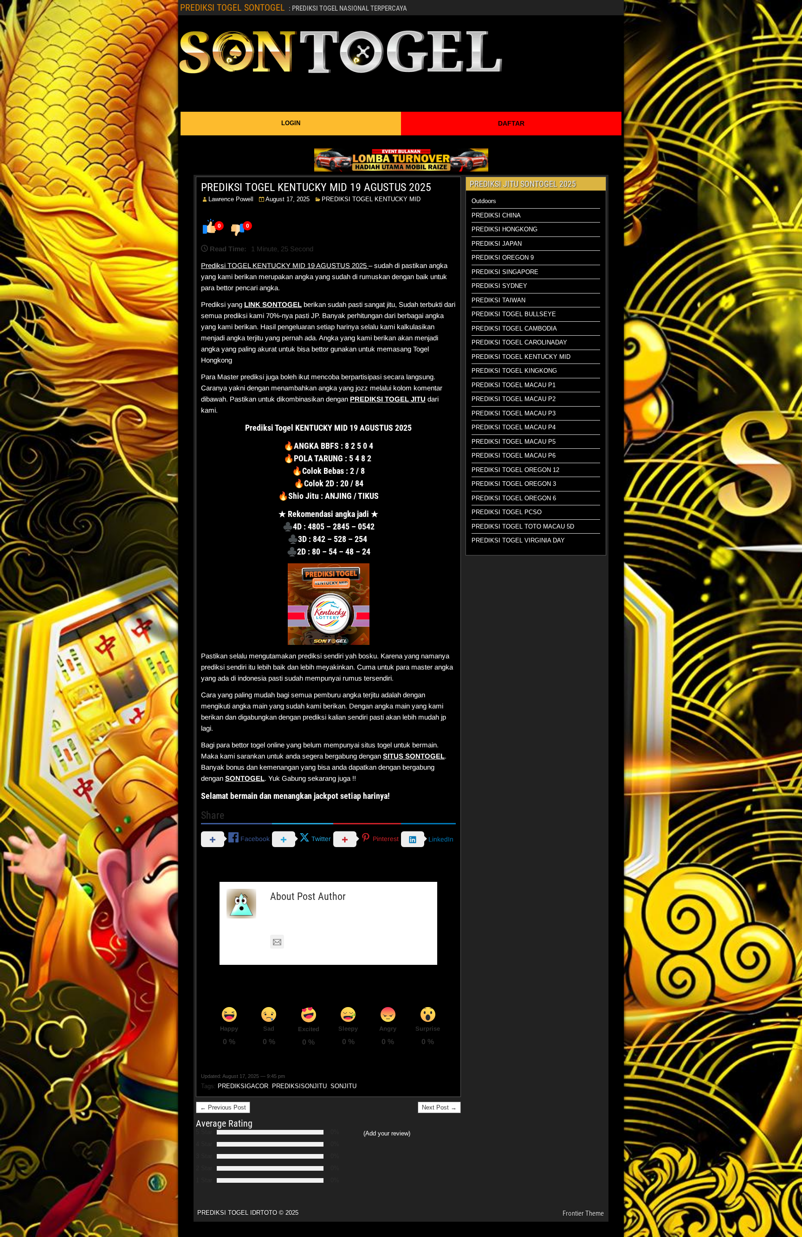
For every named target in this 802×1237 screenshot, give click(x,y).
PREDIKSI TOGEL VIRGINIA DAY (518, 540)
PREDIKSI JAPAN (497, 243)
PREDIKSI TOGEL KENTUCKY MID (371, 199)
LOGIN (290, 123)
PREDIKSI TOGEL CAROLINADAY (519, 342)
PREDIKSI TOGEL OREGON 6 (514, 498)
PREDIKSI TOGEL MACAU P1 (514, 385)
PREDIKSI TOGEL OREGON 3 (514, 483)
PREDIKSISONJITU (299, 1086)
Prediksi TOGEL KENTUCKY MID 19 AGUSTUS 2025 (285, 265)
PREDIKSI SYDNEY (499, 285)
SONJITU (343, 1086)
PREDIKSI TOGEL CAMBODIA (514, 328)
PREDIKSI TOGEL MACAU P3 (514, 413)
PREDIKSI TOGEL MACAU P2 (514, 398)
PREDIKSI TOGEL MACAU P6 (514, 455)
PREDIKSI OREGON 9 (503, 257)
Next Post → (439, 1107)
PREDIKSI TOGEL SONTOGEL (232, 7)
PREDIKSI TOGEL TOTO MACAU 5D (523, 526)
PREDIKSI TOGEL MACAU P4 (514, 427)
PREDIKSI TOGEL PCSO (507, 512)
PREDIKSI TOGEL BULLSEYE (514, 314)
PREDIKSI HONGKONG (504, 229)
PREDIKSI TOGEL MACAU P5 (514, 441)
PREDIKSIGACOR (243, 1086)
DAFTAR (511, 123)
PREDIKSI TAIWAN (498, 300)
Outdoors (484, 201)
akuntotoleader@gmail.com (330, 942)
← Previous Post (223, 1107)
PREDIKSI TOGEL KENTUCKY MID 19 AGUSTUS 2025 (316, 187)
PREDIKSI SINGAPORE (505, 271)
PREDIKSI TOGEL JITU (388, 399)
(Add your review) (386, 1133)
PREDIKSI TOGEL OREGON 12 (515, 469)
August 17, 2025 (287, 199)
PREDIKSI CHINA (496, 215)
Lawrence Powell (230, 199)
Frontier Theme (583, 1213)
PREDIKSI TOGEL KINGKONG (514, 370)
